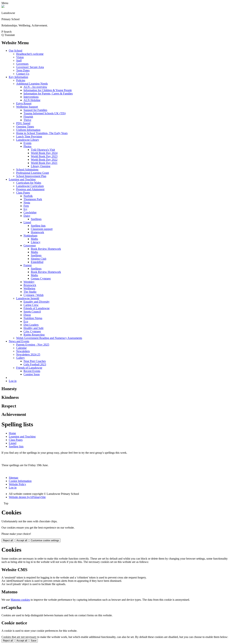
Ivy (25, 209)
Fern (26, 205)
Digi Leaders (31, 324)
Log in (13, 380)
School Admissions (27, 169)
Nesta (27, 202)
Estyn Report (23, 103)
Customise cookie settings (45, 540)
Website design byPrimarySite (27, 497)
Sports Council (32, 311)
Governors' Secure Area (30, 67)
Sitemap (13, 477)
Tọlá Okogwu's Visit (43, 149)
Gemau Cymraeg (41, 278)
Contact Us (22, 73)
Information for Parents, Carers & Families (48, 93)
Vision (20, 57)
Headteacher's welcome (30, 53)
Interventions (31, 96)
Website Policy (17, 484)
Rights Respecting (34, 334)
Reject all (8, 540)
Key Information (18, 77)
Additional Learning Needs (32, 83)
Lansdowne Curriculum (30, 186)
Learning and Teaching (22, 179)
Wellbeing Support (27, 106)
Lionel (27, 222)
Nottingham (30, 235)
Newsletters (23, 351)
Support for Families (35, 110)
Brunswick (30, 285)
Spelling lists (38, 225)
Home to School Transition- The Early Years (42, 133)
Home (12, 433)
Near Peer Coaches (35, 361)
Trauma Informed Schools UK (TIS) (45, 113)
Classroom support (42, 229)
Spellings (36, 219)
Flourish (28, 116)
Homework (37, 232)
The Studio (30, 291)
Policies (20, 80)
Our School (15, 50)
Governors (22, 63)
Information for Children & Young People (48, 90)
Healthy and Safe (34, 328)
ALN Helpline (32, 100)
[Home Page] (2, 6)
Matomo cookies (20, 599)
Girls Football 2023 (35, 364)
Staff (19, 60)
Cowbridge (30, 212)
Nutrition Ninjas (33, 318)
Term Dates (23, 70)
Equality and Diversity (37, 301)
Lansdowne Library (27, 139)
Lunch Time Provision (29, 136)
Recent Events (32, 371)
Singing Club (38, 258)
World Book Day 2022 (44, 159)
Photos (27, 146)
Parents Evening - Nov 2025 (32, 344)
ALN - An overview (35, 86)
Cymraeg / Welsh (34, 295)
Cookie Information (20, 480)
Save (33, 640)
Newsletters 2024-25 (28, 354)
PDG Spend (23, 123)
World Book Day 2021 (44, 162)
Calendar (21, 347)
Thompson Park (33, 199)
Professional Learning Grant (32, 172)
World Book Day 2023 (44, 156)
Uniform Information (28, 129)
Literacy (35, 242)
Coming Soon (32, 374)
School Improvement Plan (31, 176)
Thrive (27, 119)
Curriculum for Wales (28, 182)
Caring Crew (31, 304)
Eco (26, 321)
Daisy (27, 215)
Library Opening (40, 166)
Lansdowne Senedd (27, 298)
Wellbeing (29, 288)
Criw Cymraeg (32, 331)
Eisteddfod (37, 262)
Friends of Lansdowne (37, 308)
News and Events (19, 341)
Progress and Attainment (30, 189)
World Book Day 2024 (44, 153)
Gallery (20, 357)
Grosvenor (30, 245)
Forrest (28, 265)
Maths (34, 238)
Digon (27, 314)
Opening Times (25, 126)
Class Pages (23, 192)
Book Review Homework (46, 248)
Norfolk (28, 195)
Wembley (29, 281)
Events (27, 143)
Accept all (22, 540)
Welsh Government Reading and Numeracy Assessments (49, 338)
